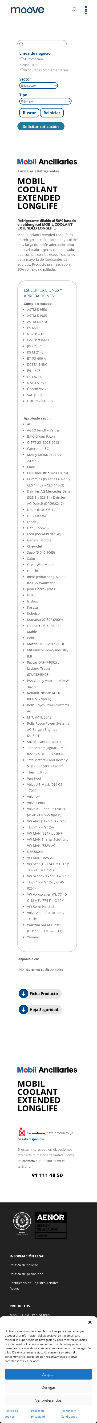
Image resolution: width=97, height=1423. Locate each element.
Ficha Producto (43, 993)
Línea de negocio (35, 53)
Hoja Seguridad (43, 1009)
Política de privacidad (27, 1274)
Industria (31, 64)
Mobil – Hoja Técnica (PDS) (30, 1315)
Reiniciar (52, 112)
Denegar (48, 1387)
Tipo (23, 94)
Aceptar (48, 1374)
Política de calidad (24, 1265)
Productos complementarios (46, 70)
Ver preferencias (48, 1400)
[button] (90, 1322)
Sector (25, 79)
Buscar (29, 112)
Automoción (33, 59)
